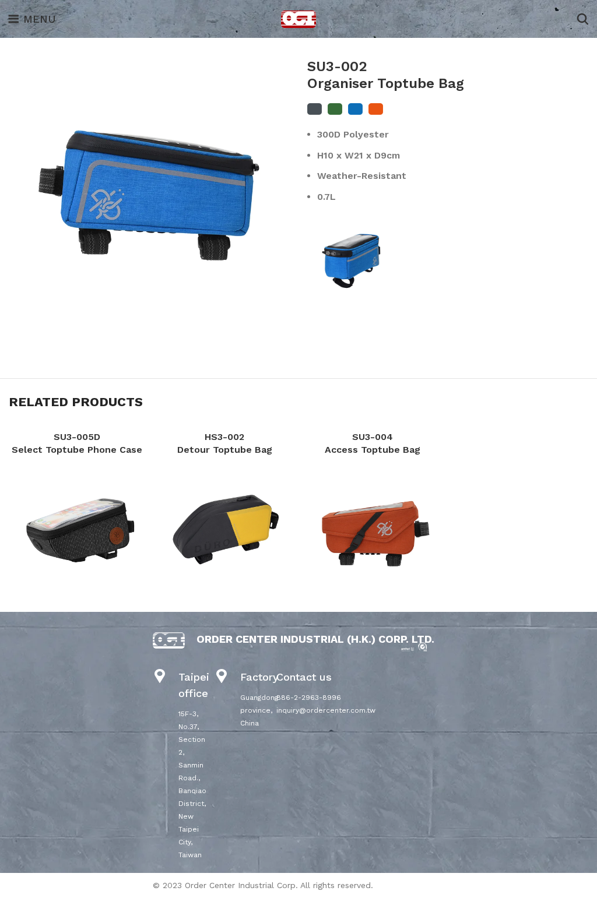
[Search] (582, 19)
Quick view (77, 527)
